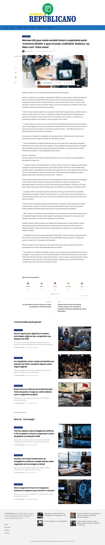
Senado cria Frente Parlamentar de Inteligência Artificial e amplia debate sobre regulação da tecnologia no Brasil (34, 461)
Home (12, 27)
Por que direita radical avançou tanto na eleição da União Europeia (36, 305)
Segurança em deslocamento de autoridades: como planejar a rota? (55, 514)
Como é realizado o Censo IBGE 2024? (56, 521)
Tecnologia (41, 27)
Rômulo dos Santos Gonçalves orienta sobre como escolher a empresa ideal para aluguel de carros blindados (72, 307)
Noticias (19, 27)
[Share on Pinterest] (15, 78)
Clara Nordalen (29, 51)
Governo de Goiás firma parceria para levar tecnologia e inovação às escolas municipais (88, 515)
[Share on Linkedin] (15, 83)
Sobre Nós (50, 27)
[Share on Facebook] (15, 68)
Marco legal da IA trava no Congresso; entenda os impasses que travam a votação (34, 489)
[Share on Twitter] (15, 73)
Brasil (26, 27)
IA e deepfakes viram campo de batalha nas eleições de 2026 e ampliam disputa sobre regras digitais (34, 364)
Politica (32, 27)
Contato (7, 533)
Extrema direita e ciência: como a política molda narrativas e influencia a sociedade (88, 523)
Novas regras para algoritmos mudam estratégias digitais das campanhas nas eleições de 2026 (32, 336)
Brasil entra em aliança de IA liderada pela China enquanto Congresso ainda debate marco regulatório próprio (33, 392)
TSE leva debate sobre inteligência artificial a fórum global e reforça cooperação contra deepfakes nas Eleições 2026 (34, 434)
